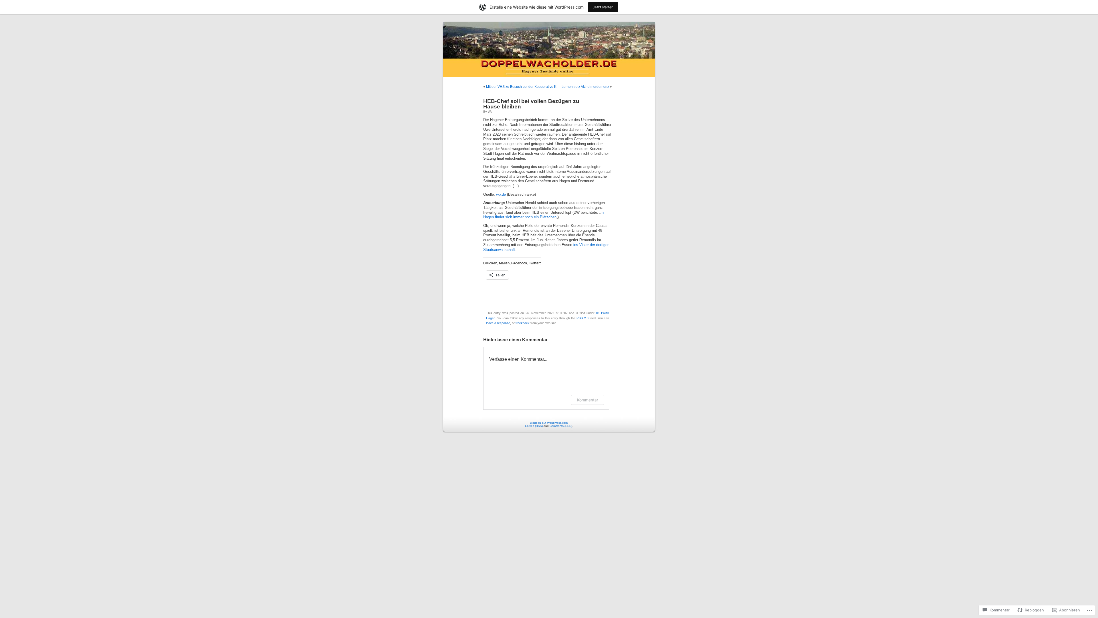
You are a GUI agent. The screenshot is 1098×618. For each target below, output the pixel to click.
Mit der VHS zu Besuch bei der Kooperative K (521, 87)
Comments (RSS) (561, 425)
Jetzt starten (603, 7)
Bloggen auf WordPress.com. (549, 422)
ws (490, 111)
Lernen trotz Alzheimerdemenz (585, 87)
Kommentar (587, 399)
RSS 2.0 (582, 318)
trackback (523, 323)
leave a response (498, 323)
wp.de (501, 195)
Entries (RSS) (534, 425)
